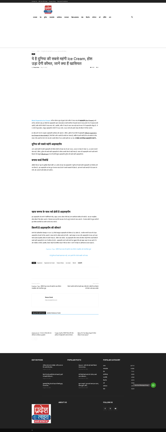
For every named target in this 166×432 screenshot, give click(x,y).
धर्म (99, 17)
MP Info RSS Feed (43, 1)
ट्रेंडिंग (104, 17)
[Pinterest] (42, 72)
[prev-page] (33, 339)
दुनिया (45, 17)
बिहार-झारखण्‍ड (75, 17)
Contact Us (34, 1)
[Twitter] (38, 72)
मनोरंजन (94, 17)
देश (40, 17)
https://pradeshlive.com (51, 300)
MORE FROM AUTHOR (54, 313)
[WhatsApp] (47, 72)
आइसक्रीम (80, 263)
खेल (82, 17)
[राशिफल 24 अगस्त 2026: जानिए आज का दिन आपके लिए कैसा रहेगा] (36, 367)
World (74, 263)
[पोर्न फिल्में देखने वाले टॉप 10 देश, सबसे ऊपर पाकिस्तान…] (72, 376)
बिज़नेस (88, 17)
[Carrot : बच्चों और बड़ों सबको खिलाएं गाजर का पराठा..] (72, 367)
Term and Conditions (62, 1)
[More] (51, 72)
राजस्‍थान (66, 17)
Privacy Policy (52, 1)
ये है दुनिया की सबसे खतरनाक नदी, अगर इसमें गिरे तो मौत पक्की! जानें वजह (68, 255)
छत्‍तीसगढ (59, 17)
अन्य (110, 17)
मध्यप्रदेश (52, 17)
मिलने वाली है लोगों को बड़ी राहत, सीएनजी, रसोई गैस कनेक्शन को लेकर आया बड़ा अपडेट (83, 287)
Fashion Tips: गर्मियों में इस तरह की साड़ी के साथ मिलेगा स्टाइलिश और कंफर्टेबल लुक (68, 249)
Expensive (39, 263)
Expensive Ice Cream (49, 263)
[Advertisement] (83, 33)
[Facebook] (34, 72)
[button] (132, 17)
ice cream (68, 263)
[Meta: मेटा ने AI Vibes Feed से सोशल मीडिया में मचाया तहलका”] (88, 324)
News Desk (36, 67)
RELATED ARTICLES (39, 313)
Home (35, 17)
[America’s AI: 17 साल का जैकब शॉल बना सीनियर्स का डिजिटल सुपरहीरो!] (42, 324)
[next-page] (36, 339)
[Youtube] (115, 409)
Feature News (60, 263)
